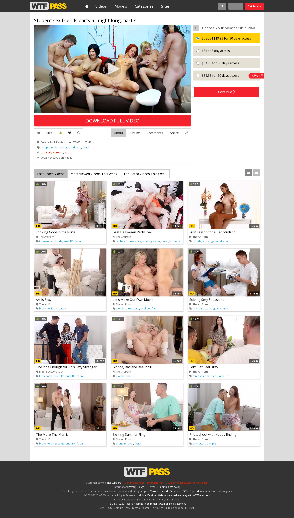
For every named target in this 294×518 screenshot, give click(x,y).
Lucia (44, 152)
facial (85, 147)
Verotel (154, 491)
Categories (144, 6)
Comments (155, 133)
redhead (76, 147)
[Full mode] (186, 132)
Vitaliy (68, 157)
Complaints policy (170, 487)
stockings (148, 241)
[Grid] (248, 172)
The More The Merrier (53, 434)
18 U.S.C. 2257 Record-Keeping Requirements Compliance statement (147, 503)
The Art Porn (46, 237)
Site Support (114, 482)
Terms (151, 487)
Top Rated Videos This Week (144, 174)
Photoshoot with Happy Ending (212, 434)
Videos (101, 6)
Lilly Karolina (55, 152)
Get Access (254, 6)
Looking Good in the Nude (55, 232)
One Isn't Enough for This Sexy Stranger (66, 367)
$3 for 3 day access (215, 51)
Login (236, 6)
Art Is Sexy (43, 299)
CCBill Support (191, 491)
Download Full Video (112, 120)
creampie (223, 308)
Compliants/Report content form (143, 482)
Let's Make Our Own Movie (133, 299)
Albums (135, 133)
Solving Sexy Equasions (206, 299)
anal (66, 241)
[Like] (60, 132)
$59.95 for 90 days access (230, 75)
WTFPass (48, 6)
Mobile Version (147, 495)
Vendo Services (170, 491)
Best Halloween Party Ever (132, 232)
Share (174, 133)
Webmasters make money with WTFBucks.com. (184, 495)
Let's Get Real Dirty (203, 367)
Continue (225, 92)
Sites (165, 6)
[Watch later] (78, 132)
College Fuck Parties (53, 142)
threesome (46, 241)
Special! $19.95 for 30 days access (226, 38)
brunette (64, 147)
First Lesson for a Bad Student (212, 232)
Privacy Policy (136, 487)
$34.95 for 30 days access (220, 63)
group (44, 147)
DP (72, 241)
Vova (44, 157)
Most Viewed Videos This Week (94, 174)
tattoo (62, 308)
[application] (112, 69)
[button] (112, 69)
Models (121, 6)
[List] (256, 172)
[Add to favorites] (69, 132)
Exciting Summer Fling (129, 434)
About (118, 133)
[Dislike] (38, 132)
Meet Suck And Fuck (51, 371)
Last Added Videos (50, 174)
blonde (53, 147)
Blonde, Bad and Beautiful (132, 367)
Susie (67, 152)
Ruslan (59, 157)
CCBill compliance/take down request (187, 482)
